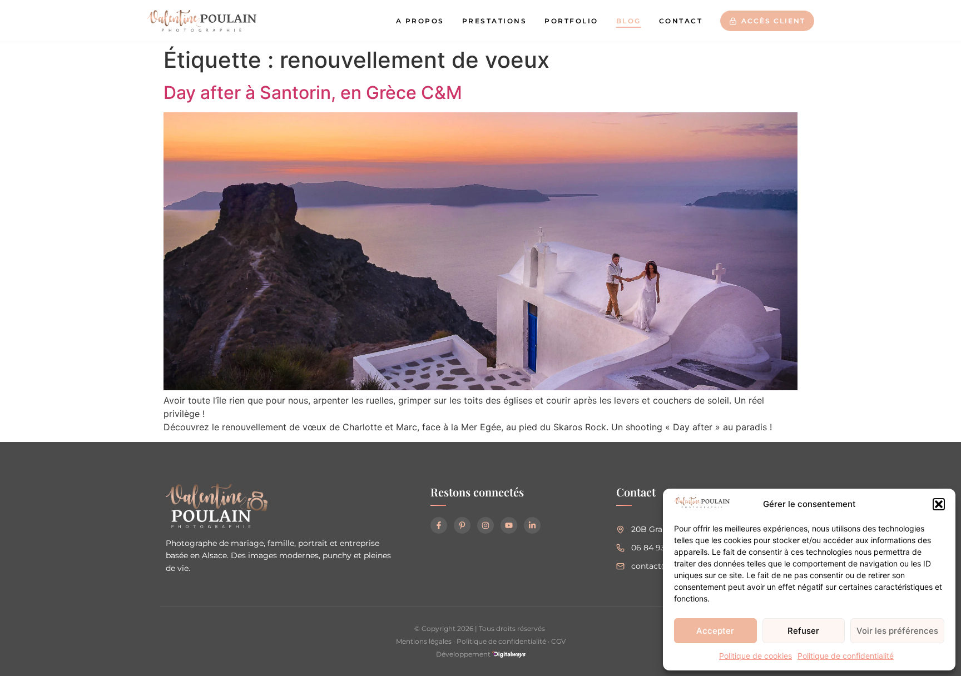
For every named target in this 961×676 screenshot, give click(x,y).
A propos (420, 21)
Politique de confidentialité (845, 655)
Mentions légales (424, 641)
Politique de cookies (755, 655)
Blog (628, 21)
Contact (681, 21)
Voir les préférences (897, 630)
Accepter (715, 630)
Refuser (803, 630)
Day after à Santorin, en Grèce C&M (313, 92)
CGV (558, 641)
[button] (938, 504)
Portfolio (571, 21)
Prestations (494, 21)
